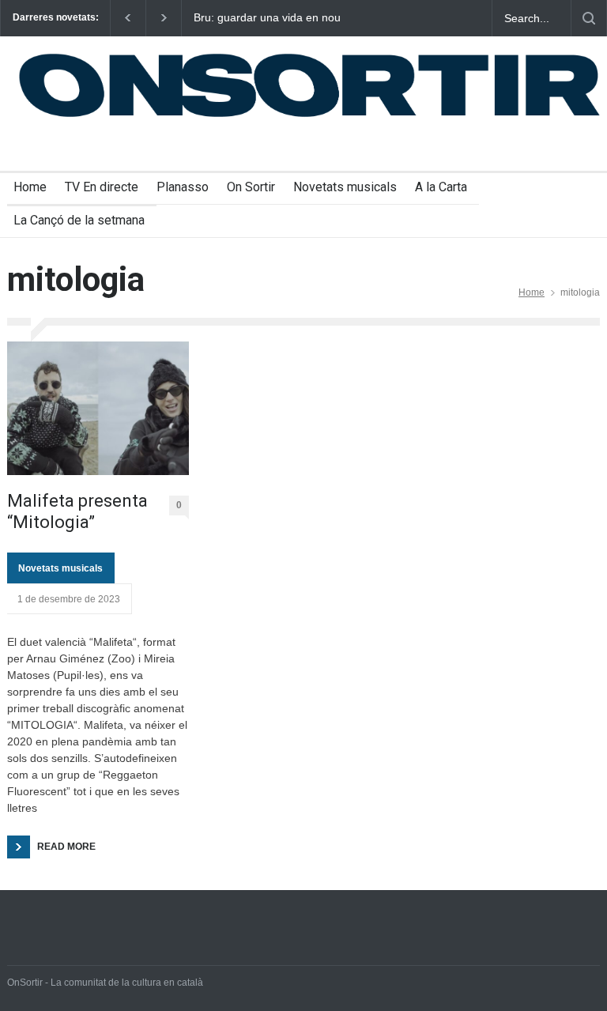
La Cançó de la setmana (79, 220)
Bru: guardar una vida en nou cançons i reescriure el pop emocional (267, 18)
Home (30, 186)
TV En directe (101, 186)
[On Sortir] (303, 110)
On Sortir (251, 186)
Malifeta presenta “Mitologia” (77, 511)
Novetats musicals (345, 186)
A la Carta (441, 186)
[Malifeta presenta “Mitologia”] (98, 408)
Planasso (182, 186)
